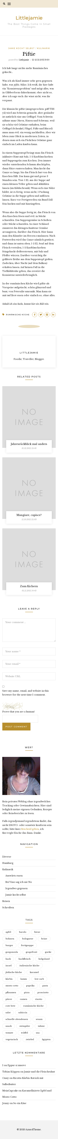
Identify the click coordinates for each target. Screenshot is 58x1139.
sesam (39, 1019)
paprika (30, 985)
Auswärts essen (14, 875)
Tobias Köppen (11, 1071)
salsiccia (22, 1012)
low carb (39, 979)
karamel (34, 972)
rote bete (10, 1006)
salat (8, 1012)
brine (44, 938)
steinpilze (24, 1026)
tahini (41, 1026)
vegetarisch (12, 1039)
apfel (8, 932)
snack (9, 1026)
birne (37, 932)
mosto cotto (12, 985)
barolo (22, 932)
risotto (38, 999)
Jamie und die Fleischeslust (39, 1071)
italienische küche (29, 965)
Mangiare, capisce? (29, 515)
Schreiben (8, 907)
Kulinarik (43, 48)
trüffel (24, 1032)
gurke (48, 952)
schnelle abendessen (17, 1019)
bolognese (27, 938)
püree (9, 999)
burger (9, 945)
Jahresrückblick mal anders (29, 444)
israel (9, 965)
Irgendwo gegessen (16, 888)
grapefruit (31, 952)
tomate (9, 1032)
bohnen (10, 938)
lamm (23, 979)
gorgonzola (12, 952)
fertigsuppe (27, 945)
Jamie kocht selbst (21, 48)
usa (38, 1032)
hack (8, 959)
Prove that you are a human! (18, 711)
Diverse (6, 856)
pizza (27, 992)
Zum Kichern (29, 586)
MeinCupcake (10, 1090)
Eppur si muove (17, 1065)
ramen (23, 999)
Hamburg (7, 863)
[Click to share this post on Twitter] (40, 314)
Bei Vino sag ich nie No (18, 882)
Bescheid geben (30, 829)
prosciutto (43, 992)
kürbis (9, 979)
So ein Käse (19, 1103)
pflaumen (11, 992)
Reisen (6, 901)
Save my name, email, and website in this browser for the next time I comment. (25, 692)
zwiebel (30, 1039)
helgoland (44, 959)
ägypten (46, 1039)
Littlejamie (29, 18)
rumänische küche (18, 315)
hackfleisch (25, 959)
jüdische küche (14, 972)
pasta (45, 985)
